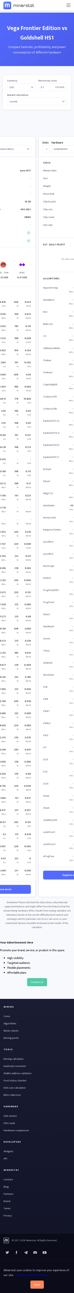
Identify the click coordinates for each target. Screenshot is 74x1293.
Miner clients (11, 1030)
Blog (6, 1186)
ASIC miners (10, 1116)
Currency (12, 81)
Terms (7, 1208)
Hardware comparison (16, 1130)
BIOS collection (12, 1095)
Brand (7, 1201)
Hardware (57, 142)
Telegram (25, 1252)
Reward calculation (17, 95)
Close (37, 1284)
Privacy (8, 1215)
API (5, 1158)
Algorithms (10, 1023)
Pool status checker (15, 1080)
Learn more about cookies (30, 1275)
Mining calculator (14, 1059)
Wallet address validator (18, 1073)
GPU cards (9, 1123)
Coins (7, 1016)
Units (45, 142)
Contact (8, 1179)
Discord (44, 1252)
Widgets (8, 1151)
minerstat (19, 5)
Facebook (16, 1252)
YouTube (35, 1252)
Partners (8, 1194)
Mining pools (11, 1038)
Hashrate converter (15, 1066)
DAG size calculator (15, 1088)
